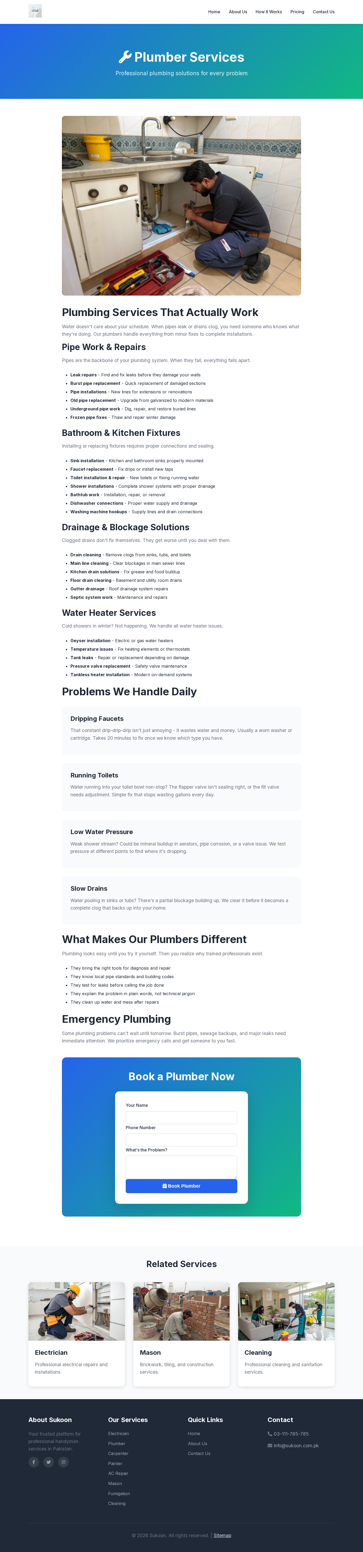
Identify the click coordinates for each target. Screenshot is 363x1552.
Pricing (297, 11)
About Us (238, 11)
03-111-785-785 (291, 1434)
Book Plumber (183, 1186)
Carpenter (118, 1453)
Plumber (116, 1443)
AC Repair (118, 1473)
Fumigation (119, 1493)
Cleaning (116, 1503)
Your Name (137, 1105)
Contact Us (324, 11)
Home (214, 11)
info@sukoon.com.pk (296, 1445)
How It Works (269, 11)
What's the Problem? (146, 1150)
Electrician (118, 1433)
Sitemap (222, 1535)
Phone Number (141, 1127)
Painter (115, 1463)
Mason (115, 1483)
